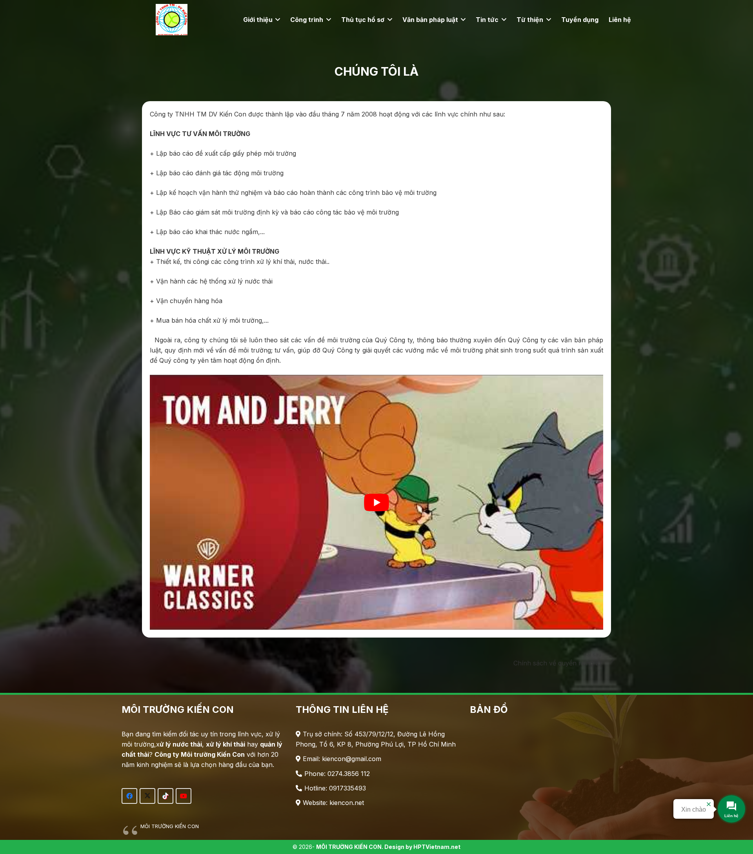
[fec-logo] (172, 19)
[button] (276, 19)
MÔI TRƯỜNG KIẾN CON (169, 826)
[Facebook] (129, 796)
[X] (147, 796)
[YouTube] (183, 796)
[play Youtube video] (376, 502)
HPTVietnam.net (436, 846)
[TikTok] (165, 796)
